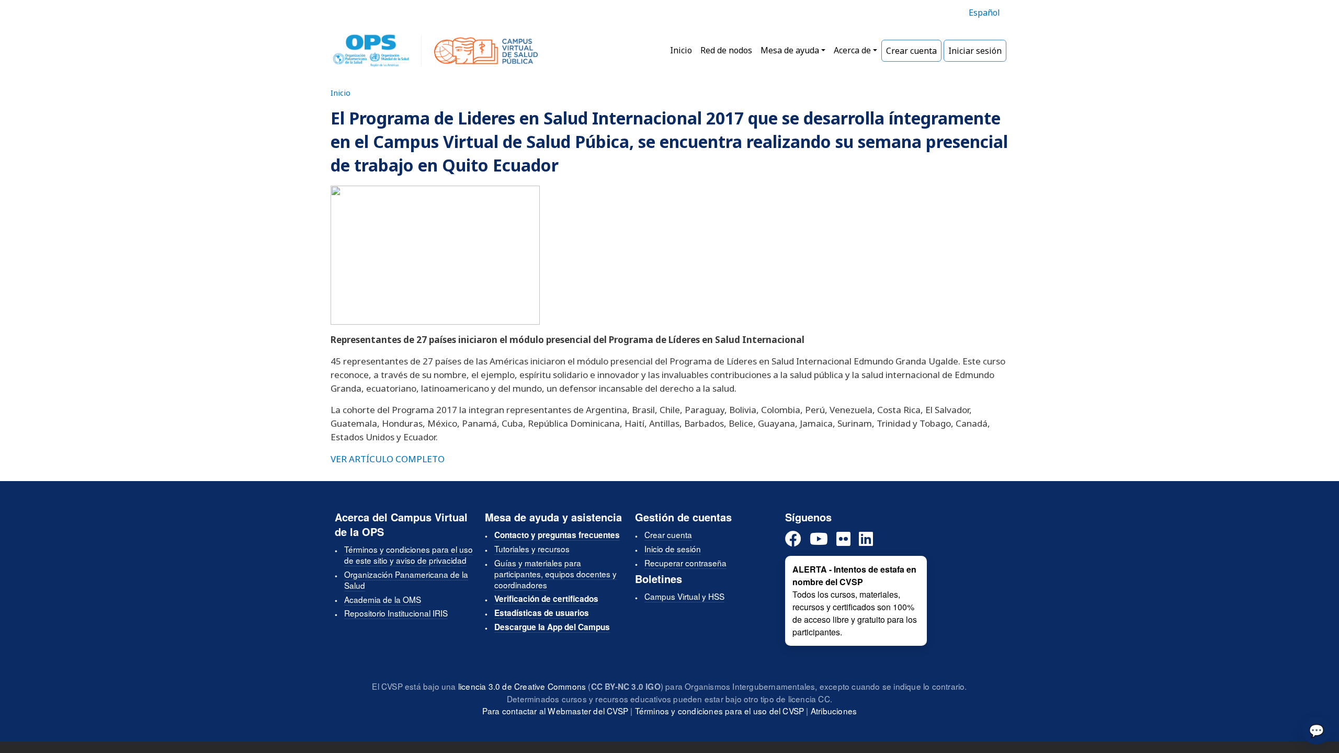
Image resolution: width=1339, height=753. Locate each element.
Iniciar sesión (975, 50)
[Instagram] (843, 539)
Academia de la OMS (382, 599)
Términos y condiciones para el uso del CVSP (719, 710)
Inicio (681, 50)
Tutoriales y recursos (532, 548)
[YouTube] (819, 539)
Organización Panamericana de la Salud (406, 579)
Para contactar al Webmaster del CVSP (555, 710)
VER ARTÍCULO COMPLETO (388, 459)
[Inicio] (435, 50)
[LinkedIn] (866, 539)
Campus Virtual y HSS (684, 596)
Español (984, 12)
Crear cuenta (911, 50)
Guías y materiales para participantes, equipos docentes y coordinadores (555, 573)
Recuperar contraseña (685, 562)
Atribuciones (834, 710)
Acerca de (852, 50)
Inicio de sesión (672, 548)
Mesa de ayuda (790, 50)
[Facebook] (793, 539)
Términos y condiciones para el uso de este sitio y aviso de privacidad (408, 554)
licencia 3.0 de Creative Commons (522, 686)
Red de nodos (726, 50)
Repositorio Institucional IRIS (396, 613)
